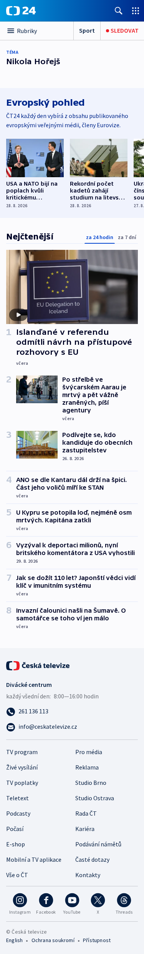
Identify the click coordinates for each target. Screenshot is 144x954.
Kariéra (84, 829)
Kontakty (87, 875)
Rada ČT (86, 813)
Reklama (87, 767)
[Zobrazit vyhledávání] (118, 10)
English (14, 940)
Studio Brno (90, 782)
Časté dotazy (92, 859)
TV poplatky (22, 782)
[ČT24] (21, 10)
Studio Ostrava (94, 798)
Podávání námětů (98, 844)
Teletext (17, 798)
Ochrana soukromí (52, 940)
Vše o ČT (17, 875)
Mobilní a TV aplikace (33, 859)
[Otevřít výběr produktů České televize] (135, 10)
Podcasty (18, 813)
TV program (22, 752)
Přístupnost (97, 940)
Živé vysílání (22, 767)
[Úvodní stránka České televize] (38, 665)
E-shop (15, 844)
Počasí (14, 829)
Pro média (88, 752)
